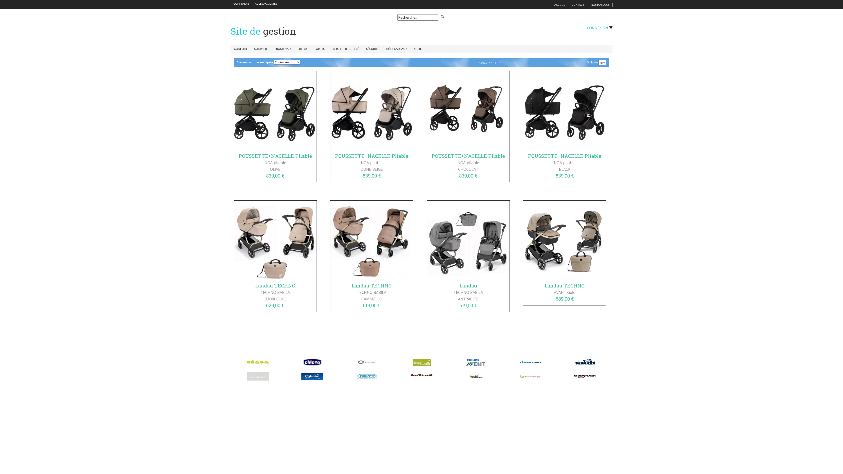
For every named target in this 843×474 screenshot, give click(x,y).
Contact (578, 5)
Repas (303, 49)
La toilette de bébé (345, 49)
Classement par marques (255, 62)
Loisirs (320, 49)
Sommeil (260, 49)
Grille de (592, 62)
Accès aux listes (266, 3)
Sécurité (372, 49)
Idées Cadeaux (396, 49)
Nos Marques (600, 5)
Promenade (283, 49)
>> (499, 63)
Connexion (241, 3)
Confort (240, 49)
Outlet (419, 49)
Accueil (559, 5)
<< (490, 63)
